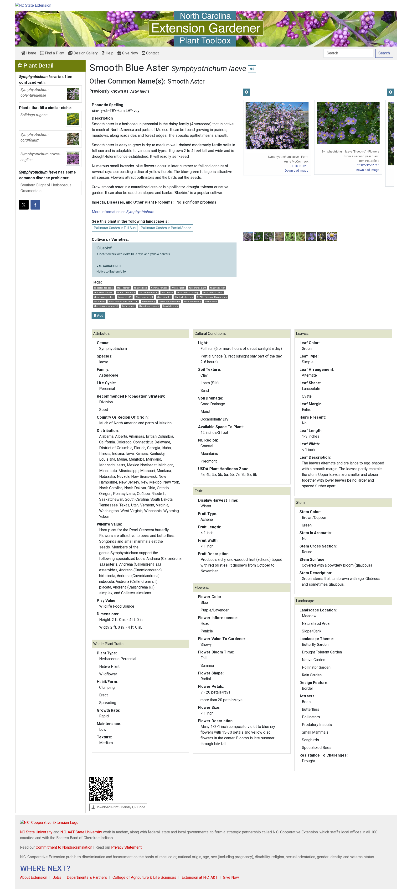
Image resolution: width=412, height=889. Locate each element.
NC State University (36, 832)
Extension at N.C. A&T (199, 877)
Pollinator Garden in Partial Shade (166, 228)
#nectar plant (178, 287)
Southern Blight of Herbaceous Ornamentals (46, 188)
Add (99, 315)
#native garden (217, 287)
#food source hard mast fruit (123, 301)
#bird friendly (164, 297)
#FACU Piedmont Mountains (212, 297)
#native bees (140, 287)
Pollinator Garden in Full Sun (115, 228)
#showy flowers (159, 287)
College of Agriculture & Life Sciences (144, 877)
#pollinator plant (197, 287)
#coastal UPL (125, 297)
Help (109, 53)
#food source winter (169, 301)
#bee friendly (148, 301)
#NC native (167, 292)
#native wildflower (103, 292)
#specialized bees (103, 287)
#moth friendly (170, 306)
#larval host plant (148, 292)
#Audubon (99, 301)
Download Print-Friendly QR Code (120, 807)
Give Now (129, 53)
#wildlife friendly (192, 301)
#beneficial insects (149, 306)
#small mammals (126, 292)
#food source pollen (104, 297)
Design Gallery (85, 53)
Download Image (296, 170)
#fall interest (123, 287)
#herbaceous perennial (106, 306)
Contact (152, 53)
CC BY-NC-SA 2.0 (368, 165)
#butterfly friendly (184, 297)
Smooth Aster (186, 81)
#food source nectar (213, 292)
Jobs (57, 877)
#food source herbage (188, 292)
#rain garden (128, 306)
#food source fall (144, 297)
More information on (123, 212)
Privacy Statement (126, 847)
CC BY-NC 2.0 (299, 166)
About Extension (33, 877)
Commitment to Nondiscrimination (64, 847)
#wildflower (211, 301)
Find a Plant (54, 53)
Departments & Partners (87, 877)
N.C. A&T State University (81, 832)
